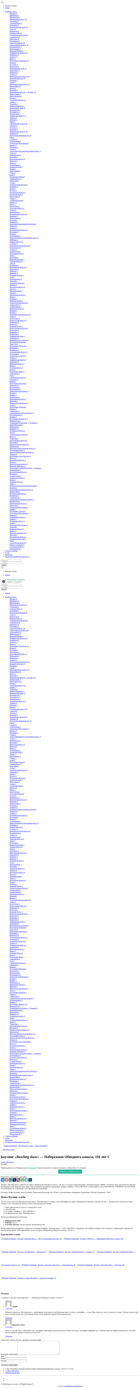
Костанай (14, 442)
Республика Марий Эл (19, 419)
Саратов (13, 126)
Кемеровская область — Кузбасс (23, 92)
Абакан (13, 409)
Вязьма (13, 381)
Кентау (13, 437)
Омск (12, 263)
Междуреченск (16, 96)
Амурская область (17, 547)
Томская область (16, 482)
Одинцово (14, 21)
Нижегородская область (20, 76)
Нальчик (13, 488)
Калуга (13, 289)
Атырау (13, 358)
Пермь (13, 169)
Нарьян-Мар (15, 492)
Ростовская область (17, 193)
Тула (12, 277)
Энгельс (13, 128)
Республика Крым (17, 177)
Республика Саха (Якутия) (20, 456)
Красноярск (15, 70)
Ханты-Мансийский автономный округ (25, 151)
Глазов (13, 149)
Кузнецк (13, 299)
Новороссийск (16, 33)
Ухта (12, 376)
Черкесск (14, 226)
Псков (13, 523)
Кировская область (17, 478)
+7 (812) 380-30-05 (12, 1371)
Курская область (16, 368)
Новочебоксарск (16, 425)
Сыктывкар (15, 374)
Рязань (13, 366)
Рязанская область (17, 364)
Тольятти (14, 104)
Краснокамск (15, 171)
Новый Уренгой (16, 242)
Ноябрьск (14, 240)
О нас (7, 553)
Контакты (9, 555)
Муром (13, 234)
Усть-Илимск (15, 165)
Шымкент (14, 429)
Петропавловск (16, 415)
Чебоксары (14, 427)
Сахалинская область (18, 543)
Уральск (13, 454)
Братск (13, 163)
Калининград (15, 248)
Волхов (13, 393)
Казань (13, 63)
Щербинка (14, 15)
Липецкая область (17, 283)
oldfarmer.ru (78, 1386)
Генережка (32, 1168)
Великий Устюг (16, 326)
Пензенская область (18, 295)
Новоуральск (15, 49)
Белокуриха (15, 206)
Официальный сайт (12, 1373)
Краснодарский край (18, 27)
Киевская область (17, 309)
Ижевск (13, 145)
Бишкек (13, 417)
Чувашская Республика (19, 507)
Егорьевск (14, 25)
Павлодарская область (18, 503)
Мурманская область (18, 494)
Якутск (13, 458)
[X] (14, 1180)
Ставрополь (15, 37)
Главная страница (10, 1146)
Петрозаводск (15, 389)
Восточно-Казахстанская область (23, 448)
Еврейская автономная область (22, 499)
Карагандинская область (19, 444)
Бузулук (13, 191)
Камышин (14, 332)
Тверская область (17, 254)
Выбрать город (10, 11)
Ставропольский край (19, 35)
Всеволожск (15, 397)
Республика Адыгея (18, 511)
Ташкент (14, 222)
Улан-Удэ (14, 344)
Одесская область (17, 208)
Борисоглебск (15, 218)
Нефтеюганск (15, 155)
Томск (13, 484)
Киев (12, 175)
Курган (13, 462)
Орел (12, 433)
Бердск (13, 88)
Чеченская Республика (19, 525)
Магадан (13, 535)
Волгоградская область (19, 328)
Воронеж (14, 216)
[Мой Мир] (10, 1180)
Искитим (14, 90)
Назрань (13, 515)
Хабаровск (14, 338)
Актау (12, 405)
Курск (12, 370)
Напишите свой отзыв (9, 1354)
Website (3, 1361)
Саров (13, 82)
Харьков (14, 133)
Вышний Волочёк (17, 259)
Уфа (12, 137)
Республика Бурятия (18, 342)
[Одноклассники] (6, 1180)
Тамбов (13, 519)
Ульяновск (14, 362)
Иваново (14, 401)
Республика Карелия (18, 383)
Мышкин (14, 273)
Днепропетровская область (20, 315)
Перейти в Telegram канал (70, 1172)
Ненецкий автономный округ (21, 490)
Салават (13, 139)
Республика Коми (17, 372)
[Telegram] (26, 1180)
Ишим (13, 122)
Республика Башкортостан (21, 135)
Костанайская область (18, 440)
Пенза (12, 297)
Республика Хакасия (18, 407)
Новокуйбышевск (17, 106)
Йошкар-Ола (15, 421)
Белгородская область (18, 472)
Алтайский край (16, 200)
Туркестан (14, 438)
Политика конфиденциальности (17, 557)
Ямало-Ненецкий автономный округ (24, 238)
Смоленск (14, 379)
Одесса (13, 210)
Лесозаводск (15, 112)
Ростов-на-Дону (16, 194)
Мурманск (14, 496)
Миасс (13, 59)
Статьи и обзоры (11, 551)
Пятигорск (14, 39)
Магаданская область (18, 533)
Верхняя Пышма (16, 51)
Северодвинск (16, 307)
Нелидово (14, 257)
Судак (12, 183)
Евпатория (14, 181)
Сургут (13, 153)
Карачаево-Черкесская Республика (23, 224)
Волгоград (14, 330)
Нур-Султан (15, 318)
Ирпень (13, 313)
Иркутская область (17, 159)
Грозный (13, 527)
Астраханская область (18, 352)
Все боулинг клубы (26, 1146)
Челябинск (14, 55)
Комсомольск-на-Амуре (19, 340)
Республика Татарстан (19, 61)
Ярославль (14, 269)
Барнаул (13, 202)
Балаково (14, 130)
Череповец (14, 322)
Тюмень (13, 118)
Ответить (8, 1318)
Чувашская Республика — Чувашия (24, 423)
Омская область (16, 261)
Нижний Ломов (16, 301)
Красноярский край (18, 69)
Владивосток (15, 110)
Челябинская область (18, 53)
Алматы (13, 228)
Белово (13, 98)
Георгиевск (14, 41)
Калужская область (17, 287)
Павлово (13, 80)
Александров (15, 236)
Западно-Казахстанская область (22, 452)
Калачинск (14, 265)
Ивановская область (18, 399)
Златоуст (13, 57)
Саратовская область (18, 124)
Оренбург (14, 187)
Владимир (14, 232)
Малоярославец (16, 291)
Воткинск (14, 147)
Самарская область (18, 100)
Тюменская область (18, 116)
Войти (7, 575)
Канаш (13, 509)
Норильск (14, 72)
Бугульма (14, 65)
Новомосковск (16, 279)
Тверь (12, 255)
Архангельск (15, 305)
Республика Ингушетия (19, 513)
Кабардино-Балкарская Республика (23, 486)
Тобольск (14, 120)
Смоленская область (18, 377)
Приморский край (17, 108)
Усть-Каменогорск (17, 450)
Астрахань (14, 354)
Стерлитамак (15, 141)
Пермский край (16, 167)
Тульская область (17, 275)
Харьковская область (18, 132)
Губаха (13, 173)
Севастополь (15, 498)
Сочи (13, 29)
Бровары (13, 311)
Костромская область (18, 537)
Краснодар (14, 31)
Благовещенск (16, 549)
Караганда (14, 446)
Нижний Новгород (17, 78)
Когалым (14, 157)
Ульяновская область (18, 360)
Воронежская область (18, 214)
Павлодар (14, 505)
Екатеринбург (15, 47)
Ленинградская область (19, 391)
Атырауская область (18, 356)
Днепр (13, 316)
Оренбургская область (18, 185)
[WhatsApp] (22, 1180)
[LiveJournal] (30, 1180)
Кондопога (14, 385)
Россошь (13, 220)
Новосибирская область (20, 84)
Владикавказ (15, 470)
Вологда (13, 324)
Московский (15, 17)
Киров (13, 480)
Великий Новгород (17, 466)
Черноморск (15, 212)
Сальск (13, 198)
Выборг (13, 395)
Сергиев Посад (16, 23)
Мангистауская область (19, 403)
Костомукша (15, 387)
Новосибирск (15, 86)
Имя (3, 1356)
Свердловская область (19, 45)
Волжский (14, 334)
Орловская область (17, 431)
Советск (13, 250)
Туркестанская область (19, 435)
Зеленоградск (15, 252)
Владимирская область (19, 230)
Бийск (13, 204)
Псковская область (17, 521)
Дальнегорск (15, 114)
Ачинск (13, 74)
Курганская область (18, 460)
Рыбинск (14, 271)
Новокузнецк (15, 94)
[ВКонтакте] (2, 1180)
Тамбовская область (18, 517)
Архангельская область (19, 303)
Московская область (18, 19)
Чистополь (14, 67)
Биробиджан (15, 501)
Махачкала (14, 350)
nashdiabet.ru (69, 1386)
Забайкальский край (18, 539)
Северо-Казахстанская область (22, 413)
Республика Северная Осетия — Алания (25, 468)
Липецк (13, 285)
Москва (14, 13)
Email (3, 1358)
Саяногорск (15, 411)
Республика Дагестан (18, 346)
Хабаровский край (17, 336)
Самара (13, 102)
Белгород (14, 474)
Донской (13, 281)
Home (7, 8)
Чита (12, 541)
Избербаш (14, 348)
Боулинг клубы (8, 1149)
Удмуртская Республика (19, 143)
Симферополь (15, 179)
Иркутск (13, 161)
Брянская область (17, 529)
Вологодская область (18, 320)
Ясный (13, 189)
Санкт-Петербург (17, 43)
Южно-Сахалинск (17, 545)
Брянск (13, 531)
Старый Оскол (16, 476)
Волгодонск (15, 196)
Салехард (14, 244)
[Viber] (18, 1180)
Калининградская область (20, 246)
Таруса (13, 293)
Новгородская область (19, 464)
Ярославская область (18, 267)
